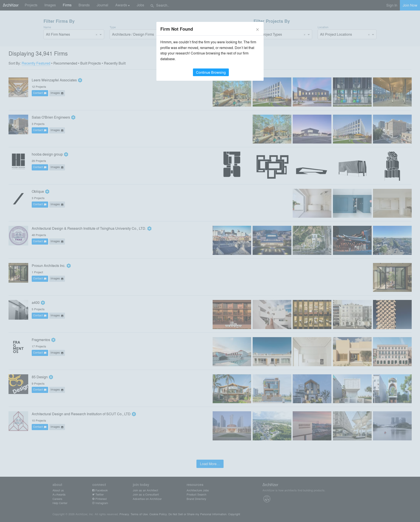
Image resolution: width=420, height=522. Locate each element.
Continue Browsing (211, 72)
